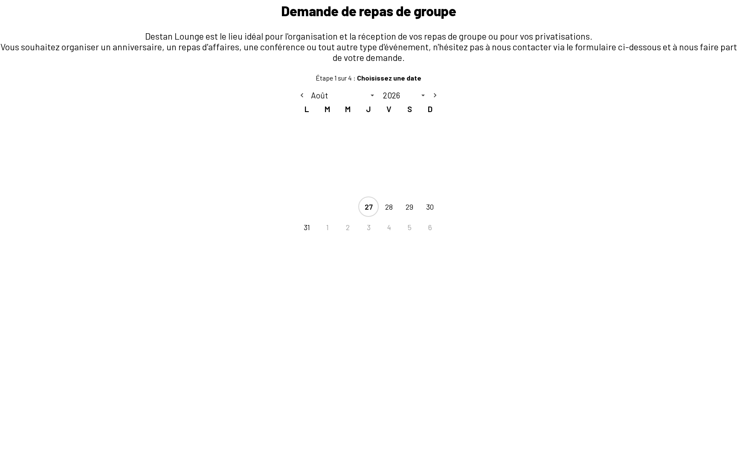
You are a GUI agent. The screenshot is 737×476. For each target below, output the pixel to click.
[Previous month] (302, 95)
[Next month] (435, 95)
